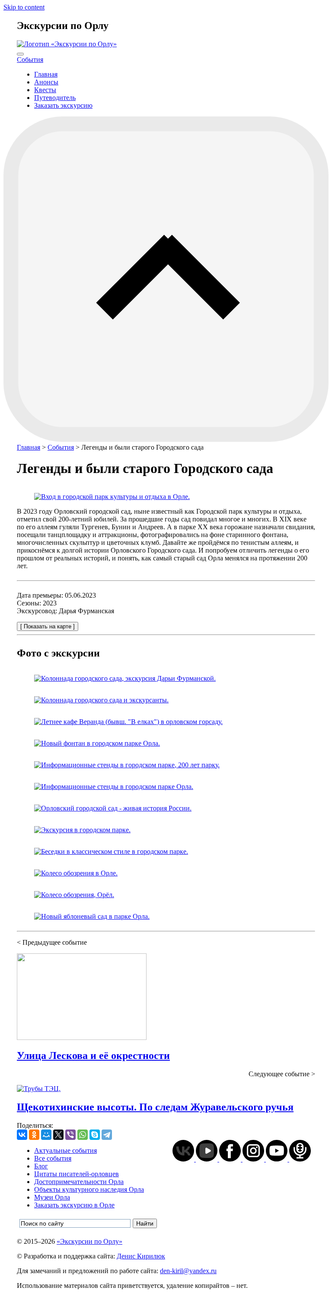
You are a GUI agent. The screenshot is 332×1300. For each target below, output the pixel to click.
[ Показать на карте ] (47, 626)
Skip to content (24, 7)
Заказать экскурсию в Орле (74, 1205)
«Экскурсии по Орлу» (89, 1241)
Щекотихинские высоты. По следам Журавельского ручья (155, 1107)
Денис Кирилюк (141, 1256)
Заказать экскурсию (63, 105)
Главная (45, 74)
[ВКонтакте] (22, 1134)
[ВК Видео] (207, 1159)
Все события (52, 1158)
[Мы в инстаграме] (254, 1159)
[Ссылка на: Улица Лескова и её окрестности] (82, 1037)
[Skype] (94, 1134)
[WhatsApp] (82, 1134)
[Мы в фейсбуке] (231, 1159)
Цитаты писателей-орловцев (76, 1174)
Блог (41, 1166)
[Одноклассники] (34, 1134)
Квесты (45, 89)
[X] (58, 1134)
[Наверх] (166, 439)
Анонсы (46, 82)
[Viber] (70, 1134)
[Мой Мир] (46, 1134)
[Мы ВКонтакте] (184, 1159)
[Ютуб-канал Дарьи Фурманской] (277, 1159)
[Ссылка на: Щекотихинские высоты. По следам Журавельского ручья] (39, 1088)
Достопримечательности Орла (79, 1181)
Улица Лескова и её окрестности (93, 1055)
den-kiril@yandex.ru (188, 1270)
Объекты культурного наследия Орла (89, 1189)
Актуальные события (65, 1150)
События (30, 59)
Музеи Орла (52, 1197)
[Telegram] (107, 1134)
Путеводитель (55, 97)
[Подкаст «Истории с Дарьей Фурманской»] (300, 1159)
